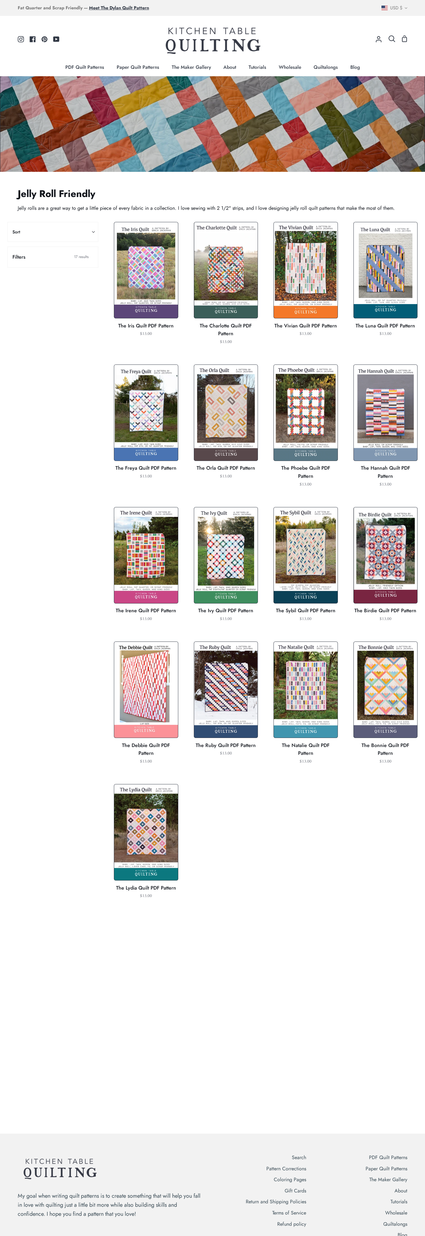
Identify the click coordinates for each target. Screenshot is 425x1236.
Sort (16, 232)
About (401, 1190)
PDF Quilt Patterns (388, 1157)
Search (299, 1157)
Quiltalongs (395, 1224)
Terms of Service (289, 1212)
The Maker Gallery (388, 1179)
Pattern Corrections (286, 1168)
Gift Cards (295, 1190)
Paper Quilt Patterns (386, 1168)
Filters (50, 257)
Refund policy (291, 1224)
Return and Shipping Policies (276, 1201)
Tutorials (398, 1201)
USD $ (396, 8)
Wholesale (396, 1212)
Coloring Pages (290, 1179)
